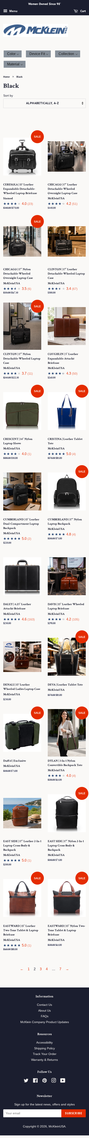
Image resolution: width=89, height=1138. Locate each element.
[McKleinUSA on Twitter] (26, 1081)
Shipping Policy (44, 1048)
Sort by (8, 95)
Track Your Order (44, 1054)
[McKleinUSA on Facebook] (35, 1081)
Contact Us (44, 1004)
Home (6, 76)
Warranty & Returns (44, 1059)
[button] (13, 54)
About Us (44, 1010)
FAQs (44, 1016)
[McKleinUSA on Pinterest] (44, 1081)
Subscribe (73, 1113)
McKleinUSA (57, 1126)
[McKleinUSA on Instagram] (53, 1081)
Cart (82, 11)
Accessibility (44, 1042)
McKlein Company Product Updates (44, 1022)
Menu (12, 11)
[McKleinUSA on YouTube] (62, 1081)
